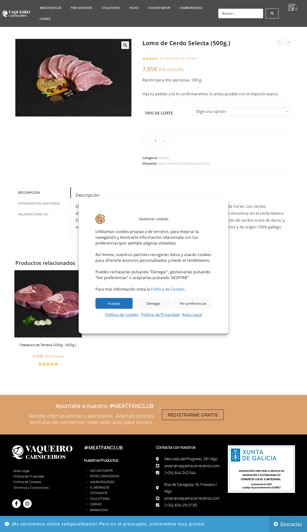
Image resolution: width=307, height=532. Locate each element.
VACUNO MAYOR (159, 8)
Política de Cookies (168, 289)
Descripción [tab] (29, 192)
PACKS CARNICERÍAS (104, 476)
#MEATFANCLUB (50, 8)
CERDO (164, 158)
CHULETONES (111, 8)
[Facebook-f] (16, 503)
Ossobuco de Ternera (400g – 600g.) (48, 344)
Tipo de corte (159, 113)
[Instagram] (27, 503)
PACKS (134, 8)
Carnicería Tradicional (181, 163)
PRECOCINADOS (81, 8)
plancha (203, 163)
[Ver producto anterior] (280, 42)
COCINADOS (98, 493)
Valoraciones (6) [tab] (33, 214)
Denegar (153, 303)
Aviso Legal (192, 314)
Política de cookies (122, 314)
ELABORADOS (99, 487)
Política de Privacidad (160, 314)
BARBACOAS (99, 510)
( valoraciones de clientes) (178, 58)
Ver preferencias (193, 303)
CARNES (45, 19)
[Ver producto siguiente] (288, 42)
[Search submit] (272, 13)
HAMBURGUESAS (191, 8)
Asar (161, 163)
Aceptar (114, 303)
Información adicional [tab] (39, 203)
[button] (125, 45)
